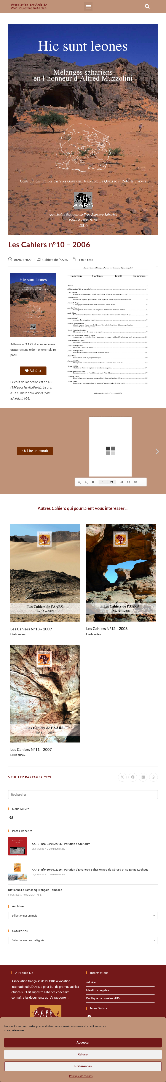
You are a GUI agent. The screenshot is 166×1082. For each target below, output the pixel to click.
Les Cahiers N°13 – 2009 (31, 629)
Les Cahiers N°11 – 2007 (31, 749)
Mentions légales (97, 990)
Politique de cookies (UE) (103, 998)
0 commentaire (56, 849)
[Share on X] (122, 777)
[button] (88, 6)
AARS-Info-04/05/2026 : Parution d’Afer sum (61, 844)
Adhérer (91, 982)
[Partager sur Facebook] (132, 777)
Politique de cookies (81, 1076)
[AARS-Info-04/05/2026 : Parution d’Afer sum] (17, 846)
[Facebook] (11, 818)
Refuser (83, 1054)
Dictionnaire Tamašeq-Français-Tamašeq (35, 890)
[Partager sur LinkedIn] (143, 777)
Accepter (83, 1042)
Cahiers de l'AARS (55, 260)
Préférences (83, 1066)
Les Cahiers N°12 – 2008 (107, 628)
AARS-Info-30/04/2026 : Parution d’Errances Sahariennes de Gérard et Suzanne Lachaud (90, 869)
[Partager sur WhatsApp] (153, 777)
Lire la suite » (18, 634)
